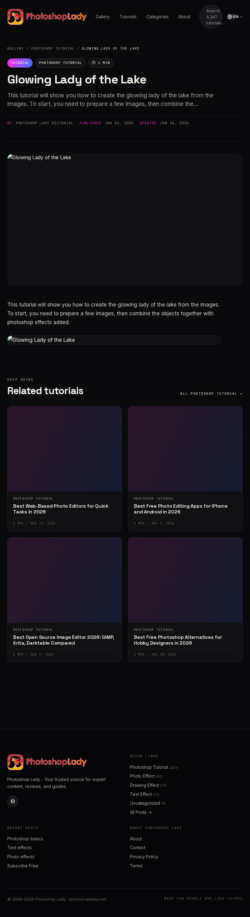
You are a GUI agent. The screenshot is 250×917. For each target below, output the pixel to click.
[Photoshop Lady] (47, 16)
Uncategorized (148, 803)
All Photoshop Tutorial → (211, 393)
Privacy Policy (144, 856)
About (184, 16)
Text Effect (144, 794)
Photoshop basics (25, 838)
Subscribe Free (22, 865)
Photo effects (20, 856)
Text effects (19, 847)
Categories (157, 16)
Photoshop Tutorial (53, 48)
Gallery (103, 16)
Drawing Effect (148, 785)
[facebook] (12, 801)
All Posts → (141, 812)
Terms (136, 865)
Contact (137, 847)
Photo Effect (146, 776)
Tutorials (128, 16)
